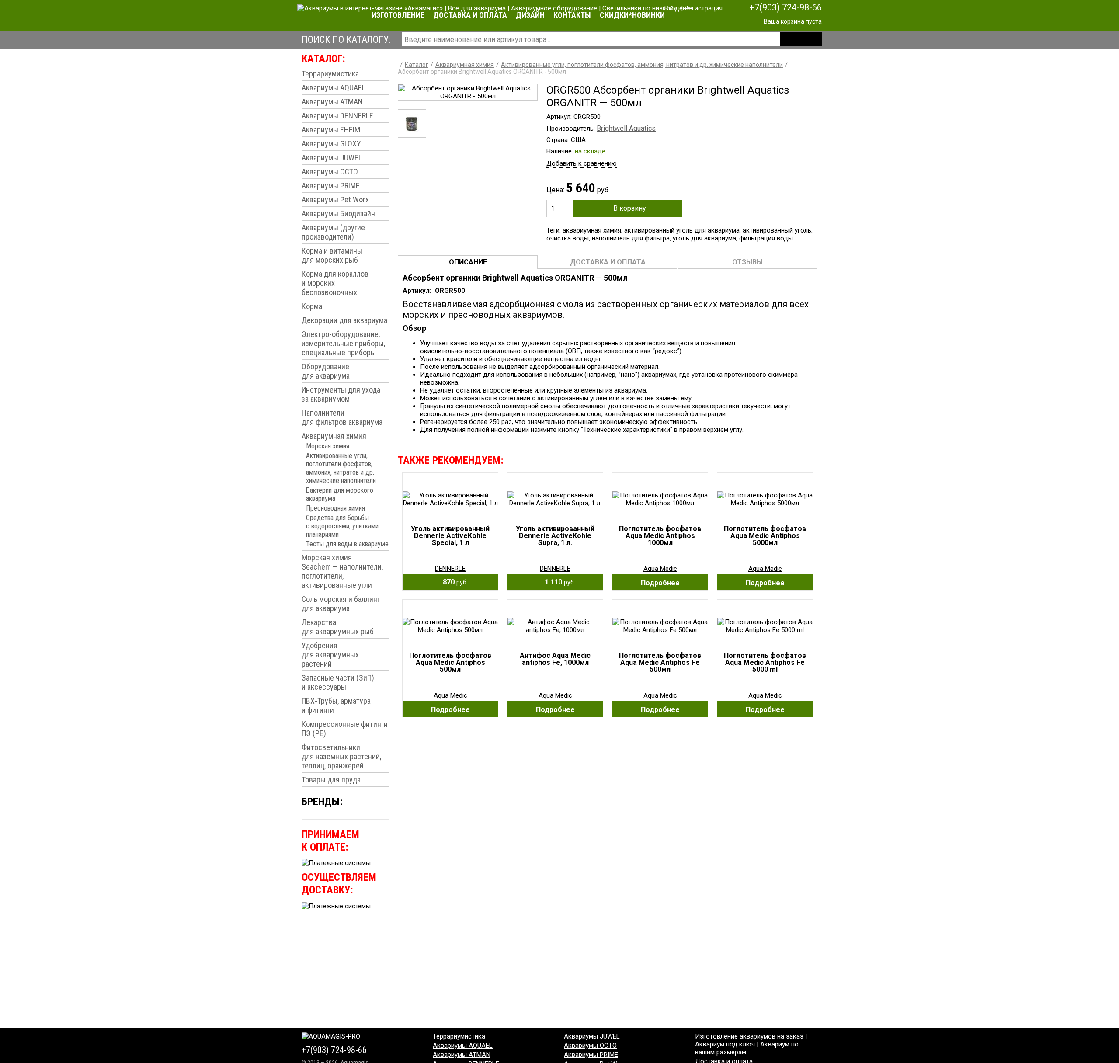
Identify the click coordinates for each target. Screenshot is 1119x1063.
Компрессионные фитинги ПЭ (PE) (345, 728)
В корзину (629, 208)
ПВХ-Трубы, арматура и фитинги (336, 705)
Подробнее (660, 583)
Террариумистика (330, 73)
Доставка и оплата (470, 15)
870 (453, 582)
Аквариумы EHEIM (331, 129)
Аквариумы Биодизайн (338, 213)
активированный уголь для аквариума (682, 230)
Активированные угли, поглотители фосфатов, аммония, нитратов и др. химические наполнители (341, 468)
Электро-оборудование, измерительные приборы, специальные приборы (343, 343)
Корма (312, 306)
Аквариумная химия (334, 436)
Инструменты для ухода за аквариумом (341, 394)
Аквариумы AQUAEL (333, 87)
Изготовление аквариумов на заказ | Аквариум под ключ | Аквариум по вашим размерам (751, 1044)
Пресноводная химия (335, 508)
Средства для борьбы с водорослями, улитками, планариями (343, 526)
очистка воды (567, 238)
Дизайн (530, 15)
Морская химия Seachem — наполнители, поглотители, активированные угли (342, 571)
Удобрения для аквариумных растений (330, 654)
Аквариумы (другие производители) (333, 232)
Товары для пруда (331, 779)
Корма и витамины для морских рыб (332, 255)
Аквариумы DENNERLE (337, 115)
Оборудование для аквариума (326, 371)
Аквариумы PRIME (331, 185)
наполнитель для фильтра (631, 238)
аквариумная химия (592, 230)
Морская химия (327, 446)
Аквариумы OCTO (330, 171)
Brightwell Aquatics (626, 128)
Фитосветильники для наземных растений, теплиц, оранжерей (341, 756)
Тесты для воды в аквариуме (347, 544)
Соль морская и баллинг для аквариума (341, 603)
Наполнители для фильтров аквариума (342, 417)
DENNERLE (450, 569)
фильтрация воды (766, 238)
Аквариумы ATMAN (332, 101)
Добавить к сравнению (581, 163)
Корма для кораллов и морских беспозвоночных (335, 283)
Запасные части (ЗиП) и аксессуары (338, 682)
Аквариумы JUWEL (332, 157)
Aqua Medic (660, 569)
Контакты (572, 15)
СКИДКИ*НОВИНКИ (632, 15)
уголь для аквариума (704, 238)
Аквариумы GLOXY (331, 143)
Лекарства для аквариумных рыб (338, 627)
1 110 (557, 582)
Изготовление (398, 15)
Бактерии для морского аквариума (339, 494)
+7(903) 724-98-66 (785, 7)
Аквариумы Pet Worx (335, 199)
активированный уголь (777, 230)
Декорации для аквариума (344, 320)
